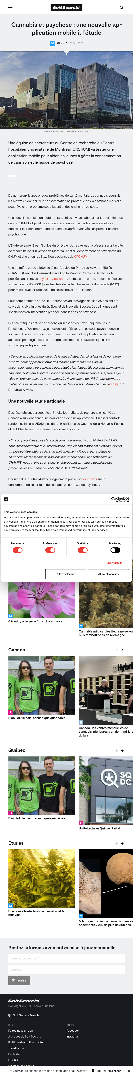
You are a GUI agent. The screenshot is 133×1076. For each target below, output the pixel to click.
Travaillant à (16, 1048)
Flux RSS (13, 1060)
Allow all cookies (108, 574)
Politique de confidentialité (25, 1042)
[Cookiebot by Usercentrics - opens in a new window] (114, 499)
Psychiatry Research (53, 279)
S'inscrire (19, 980)
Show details (114, 562)
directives (90, 479)
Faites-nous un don (20, 1030)
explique (115, 384)
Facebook (72, 1030)
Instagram (72, 1036)
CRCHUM (80, 256)
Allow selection (66, 574)
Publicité (14, 1054)
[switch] (50, 550)
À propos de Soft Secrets (24, 1036)
